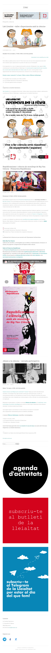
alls (14, 50)
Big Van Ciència (6, 201)
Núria (11, 384)
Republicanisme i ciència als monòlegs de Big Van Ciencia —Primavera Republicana (24, 167)
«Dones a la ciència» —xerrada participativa (21, 361)
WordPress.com (31, 649)
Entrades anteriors (7, 438)
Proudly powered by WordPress (25, 647)
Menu (26, 7)
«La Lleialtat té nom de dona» (27, 426)
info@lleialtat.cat (13, 627)
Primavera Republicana (24, 199)
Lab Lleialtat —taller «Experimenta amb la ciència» (24, 26)
